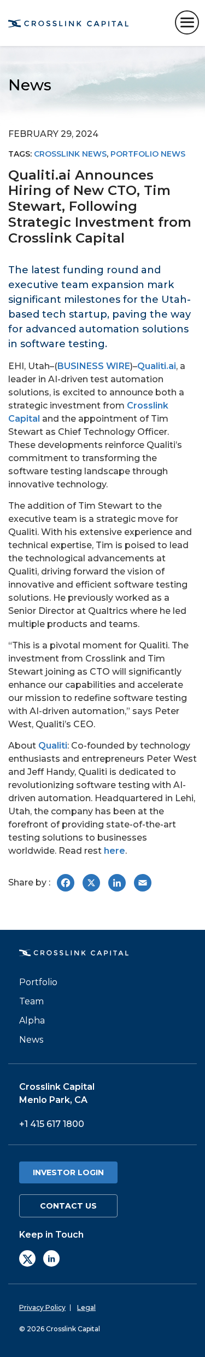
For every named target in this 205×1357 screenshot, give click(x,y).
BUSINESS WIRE (93, 366)
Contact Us (68, 1206)
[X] (27, 1258)
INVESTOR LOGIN (68, 1172)
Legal (86, 1307)
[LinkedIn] (51, 1258)
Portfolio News (147, 154)
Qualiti (52, 745)
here (114, 851)
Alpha (32, 1020)
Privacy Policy (42, 1307)
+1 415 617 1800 (51, 1124)
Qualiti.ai (156, 366)
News (31, 1040)
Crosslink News (70, 154)
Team (31, 1001)
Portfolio (38, 982)
